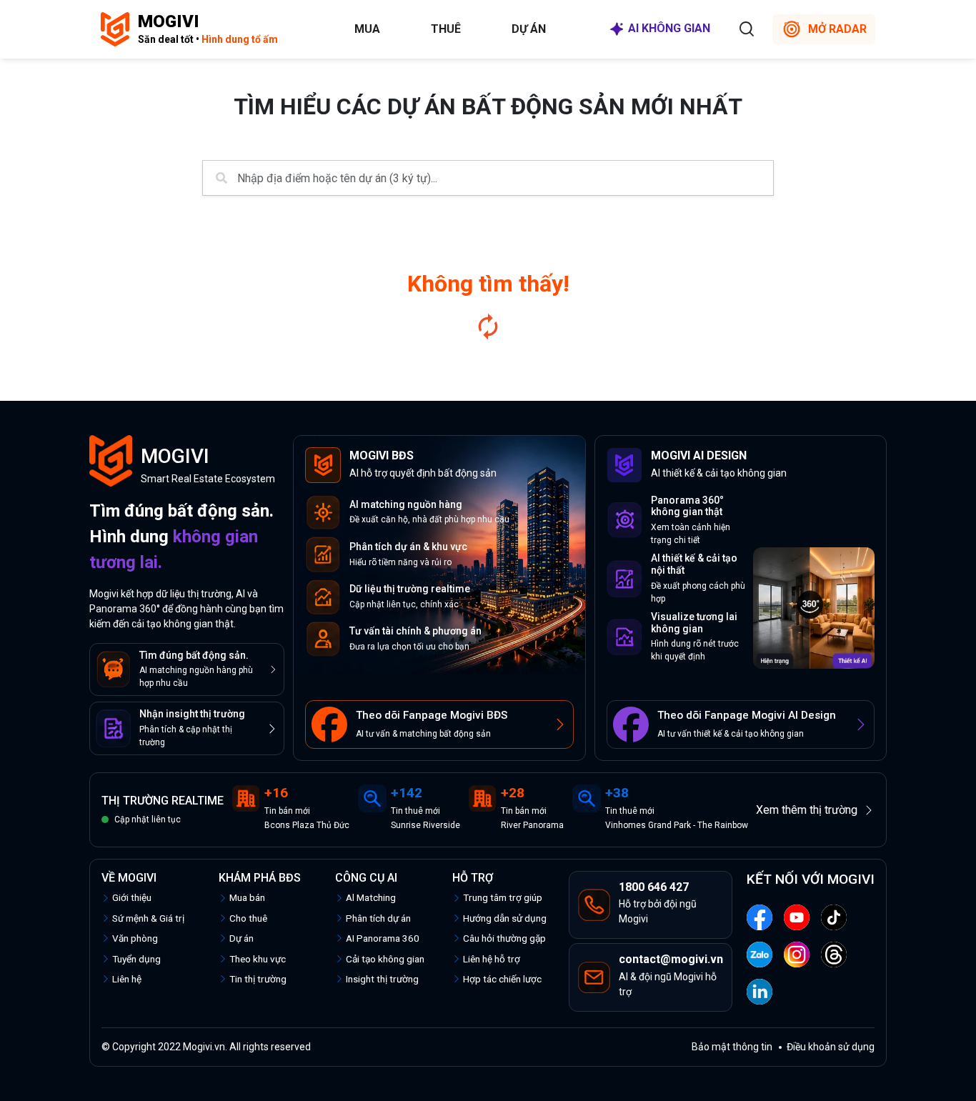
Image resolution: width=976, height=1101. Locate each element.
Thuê (446, 29)
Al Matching (371, 897)
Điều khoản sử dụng (831, 1046)
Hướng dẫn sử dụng (505, 918)
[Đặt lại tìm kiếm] (488, 326)
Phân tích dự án (378, 918)
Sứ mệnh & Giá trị (148, 918)
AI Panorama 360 (382, 938)
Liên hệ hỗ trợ (491, 959)
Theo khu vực (257, 959)
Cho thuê (248, 918)
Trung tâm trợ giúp (502, 897)
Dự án (529, 29)
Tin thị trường (258, 979)
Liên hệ (126, 979)
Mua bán (247, 897)
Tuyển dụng (136, 959)
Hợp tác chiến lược (502, 979)
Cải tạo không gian (385, 959)
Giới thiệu (131, 897)
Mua (367, 29)
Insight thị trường (382, 979)
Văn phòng (135, 938)
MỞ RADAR (837, 29)
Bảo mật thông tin (732, 1046)
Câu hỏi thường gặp (504, 938)
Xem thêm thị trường (806, 810)
